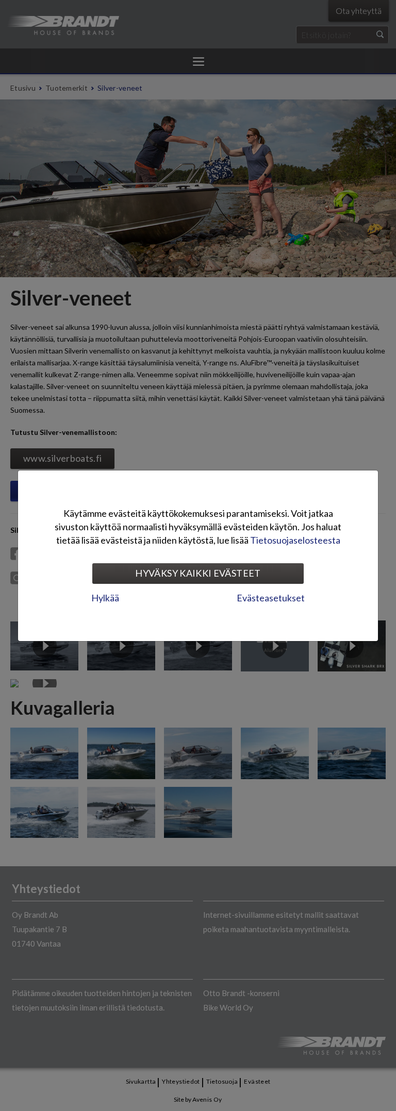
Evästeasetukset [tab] (271, 597)
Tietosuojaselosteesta (295, 540)
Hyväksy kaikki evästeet (197, 573)
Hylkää (105, 597)
